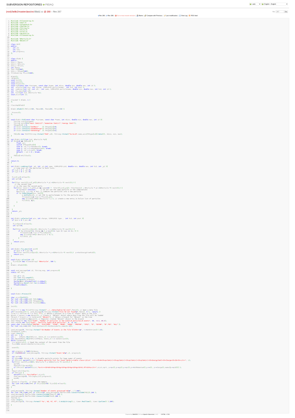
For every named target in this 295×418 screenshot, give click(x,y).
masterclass (24, 11)
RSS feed (194, 15)
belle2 (15, 11)
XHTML (163, 414)
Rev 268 (110, 15)
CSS (168, 414)
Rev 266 (102, 15)
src (32, 11)
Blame (141, 15)
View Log (184, 15)
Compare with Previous (154, 15)
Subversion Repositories (24, 4)
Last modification (171, 15)
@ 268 (47, 11)
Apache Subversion (148, 414)
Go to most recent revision (126, 15)
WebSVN (135, 414)
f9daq (49, 4)
